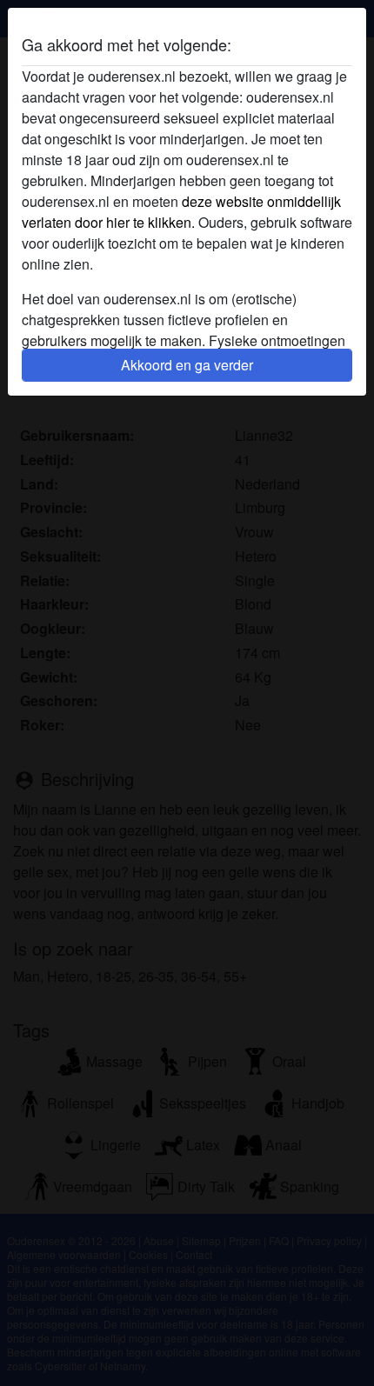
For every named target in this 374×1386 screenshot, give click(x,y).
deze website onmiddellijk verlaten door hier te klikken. (181, 211)
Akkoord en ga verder (187, 365)
